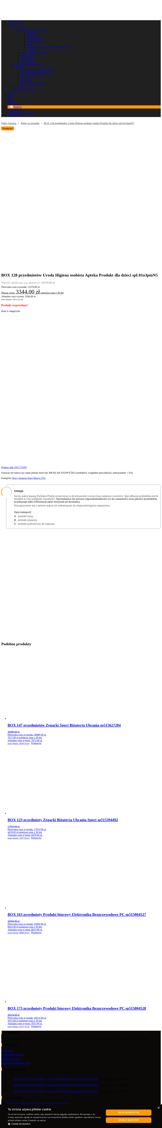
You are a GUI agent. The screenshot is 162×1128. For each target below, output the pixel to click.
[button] (55, 1124)
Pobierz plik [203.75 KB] (14, 467)
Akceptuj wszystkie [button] (128, 1112)
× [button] (158, 1108)
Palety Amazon (8, 123)
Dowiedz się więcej (37, 1120)
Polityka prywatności (12, 1055)
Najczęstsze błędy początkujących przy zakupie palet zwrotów (39, 1103)
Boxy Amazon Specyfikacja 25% (29, 478)
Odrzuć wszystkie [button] (129, 1120)
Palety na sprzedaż (30, 123)
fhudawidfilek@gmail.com (15, 1063)
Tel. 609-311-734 (10, 1059)
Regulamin (7, 1050)
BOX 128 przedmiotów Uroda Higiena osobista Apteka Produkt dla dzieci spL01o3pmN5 (89, 123)
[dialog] (81, 1116)
